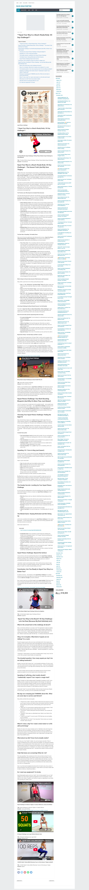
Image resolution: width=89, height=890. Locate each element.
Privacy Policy (31, 2)
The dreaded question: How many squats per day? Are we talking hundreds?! (36, 69)
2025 (58, 93)
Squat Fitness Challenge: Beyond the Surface (29, 58)
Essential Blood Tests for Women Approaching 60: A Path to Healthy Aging (63, 57)
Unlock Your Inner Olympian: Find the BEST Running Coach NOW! (31, 587)
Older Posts (51, 880)
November (59, 553)
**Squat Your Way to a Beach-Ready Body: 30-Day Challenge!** (33, 43)
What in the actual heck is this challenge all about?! (30, 65)
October (59, 554)
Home (17, 2)
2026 (58, 78)
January (58, 91)
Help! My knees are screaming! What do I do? (29, 80)
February (59, 569)
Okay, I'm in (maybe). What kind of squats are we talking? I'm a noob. (34, 67)
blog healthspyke (23, 6)
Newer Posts (19, 880)
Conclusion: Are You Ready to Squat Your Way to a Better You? (31, 60)
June (58, 84)
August (58, 80)
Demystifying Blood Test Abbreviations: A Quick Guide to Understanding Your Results (63, 50)
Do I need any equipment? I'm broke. (27, 82)
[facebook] (18, 872)
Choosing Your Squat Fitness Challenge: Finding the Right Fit (32, 51)
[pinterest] (25, 872)
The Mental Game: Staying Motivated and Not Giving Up (31, 57)
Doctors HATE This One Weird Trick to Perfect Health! (28, 356)
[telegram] (31, 872)
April (58, 87)
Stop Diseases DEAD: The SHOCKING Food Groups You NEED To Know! (32, 810)
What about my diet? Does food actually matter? (30, 78)
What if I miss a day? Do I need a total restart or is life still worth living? (35, 77)
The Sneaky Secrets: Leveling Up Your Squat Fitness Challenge (33, 55)
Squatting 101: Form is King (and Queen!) (28, 53)
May (58, 85)
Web (36, 10)
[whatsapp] (28, 872)
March (58, 89)
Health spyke (23, 10)
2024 (58, 573)
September (59, 556)
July (58, 82)
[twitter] (22, 872)
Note (33, 10)
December (59, 95)
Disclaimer (25, 2)
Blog (29, 10)
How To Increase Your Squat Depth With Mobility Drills (30, 530)
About (21, 2)
